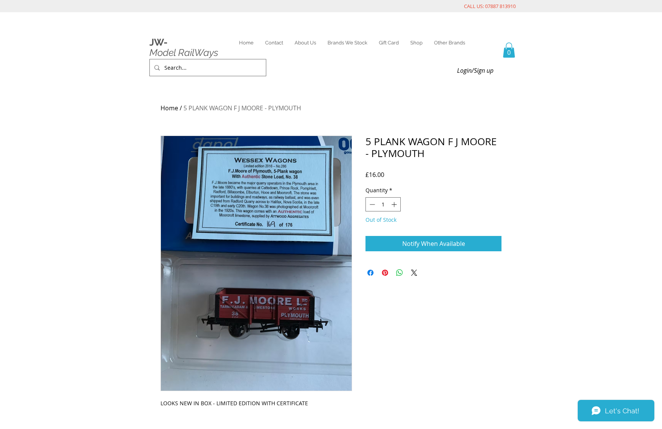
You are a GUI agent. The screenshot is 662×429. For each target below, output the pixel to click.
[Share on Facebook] (370, 272)
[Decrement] (371, 204)
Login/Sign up (475, 70)
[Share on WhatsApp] (399, 272)
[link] (509, 50)
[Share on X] (414, 272)
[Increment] (395, 204)
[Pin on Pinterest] (385, 272)
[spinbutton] (383, 204)
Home (169, 108)
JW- (158, 42)
